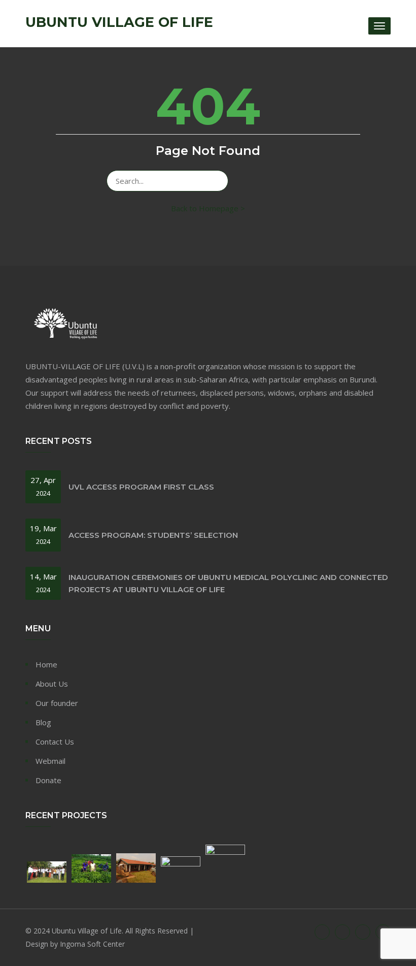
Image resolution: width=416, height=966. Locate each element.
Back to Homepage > (208, 208)
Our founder (57, 703)
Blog (43, 722)
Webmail (50, 761)
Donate (48, 780)
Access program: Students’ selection (153, 535)
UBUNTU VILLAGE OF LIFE (119, 22)
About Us (52, 684)
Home (46, 664)
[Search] (215, 180)
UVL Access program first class (141, 487)
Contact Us (55, 741)
